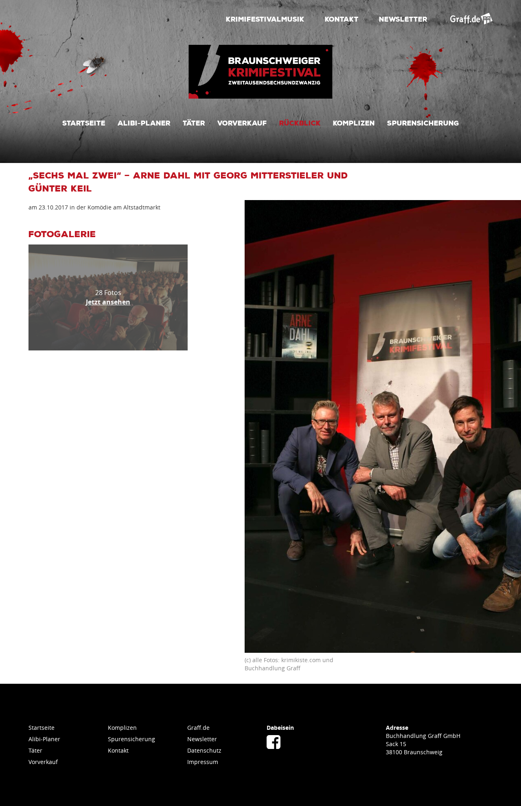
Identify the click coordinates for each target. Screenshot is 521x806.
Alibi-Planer (144, 122)
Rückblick (300, 122)
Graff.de (198, 727)
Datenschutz (204, 750)
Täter (194, 122)
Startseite (83, 122)
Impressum (202, 762)
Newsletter (403, 18)
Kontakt (342, 18)
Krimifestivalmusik (265, 18)
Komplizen (354, 122)
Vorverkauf (242, 122)
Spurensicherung (423, 122)
